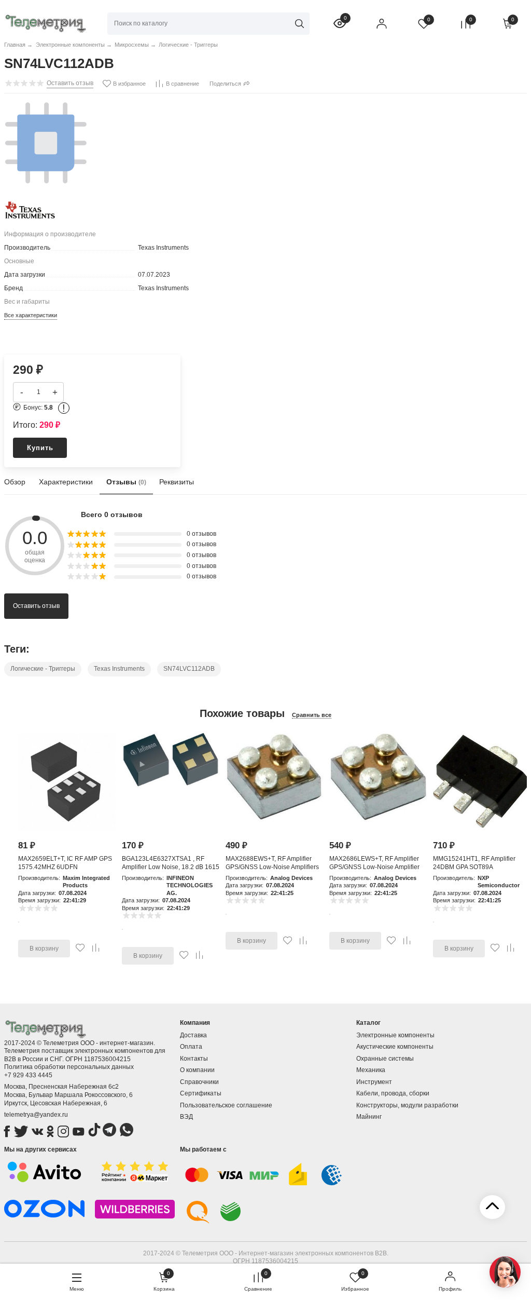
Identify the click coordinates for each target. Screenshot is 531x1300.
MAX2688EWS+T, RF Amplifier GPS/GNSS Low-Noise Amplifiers (272, 863)
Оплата (191, 1046)
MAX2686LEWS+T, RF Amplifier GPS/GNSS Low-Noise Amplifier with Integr (374, 866)
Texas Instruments (119, 668)
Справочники (199, 1082)
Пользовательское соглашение (226, 1105)
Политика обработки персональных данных (69, 1067)
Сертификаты (200, 1093)
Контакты (194, 1058)
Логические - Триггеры (42, 668)
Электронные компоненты (395, 1035)
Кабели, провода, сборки (392, 1093)
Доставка (193, 1035)
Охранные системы (385, 1058)
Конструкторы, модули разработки (407, 1105)
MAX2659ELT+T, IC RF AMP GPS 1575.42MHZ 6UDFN (65, 863)
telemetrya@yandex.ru (36, 1114)
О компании (197, 1070)
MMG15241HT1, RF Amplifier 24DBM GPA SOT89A (474, 863)
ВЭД (186, 1116)
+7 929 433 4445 (28, 1075)
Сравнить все (311, 715)
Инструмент (374, 1082)
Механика (370, 1070)
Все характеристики (30, 315)
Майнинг (369, 1116)
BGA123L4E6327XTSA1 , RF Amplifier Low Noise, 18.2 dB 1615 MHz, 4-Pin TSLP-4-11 (170, 866)
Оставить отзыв (36, 606)
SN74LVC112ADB (189, 668)
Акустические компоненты (395, 1046)
